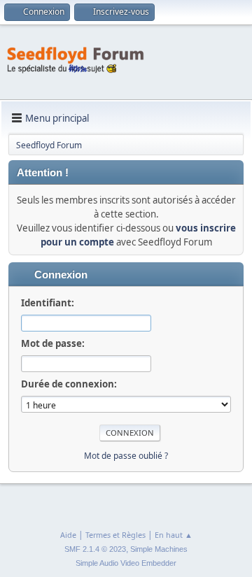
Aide (68, 534)
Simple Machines (159, 549)
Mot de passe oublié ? (126, 456)
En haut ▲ (173, 534)
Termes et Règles (115, 534)
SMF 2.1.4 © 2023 (95, 549)
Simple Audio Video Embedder (126, 563)
